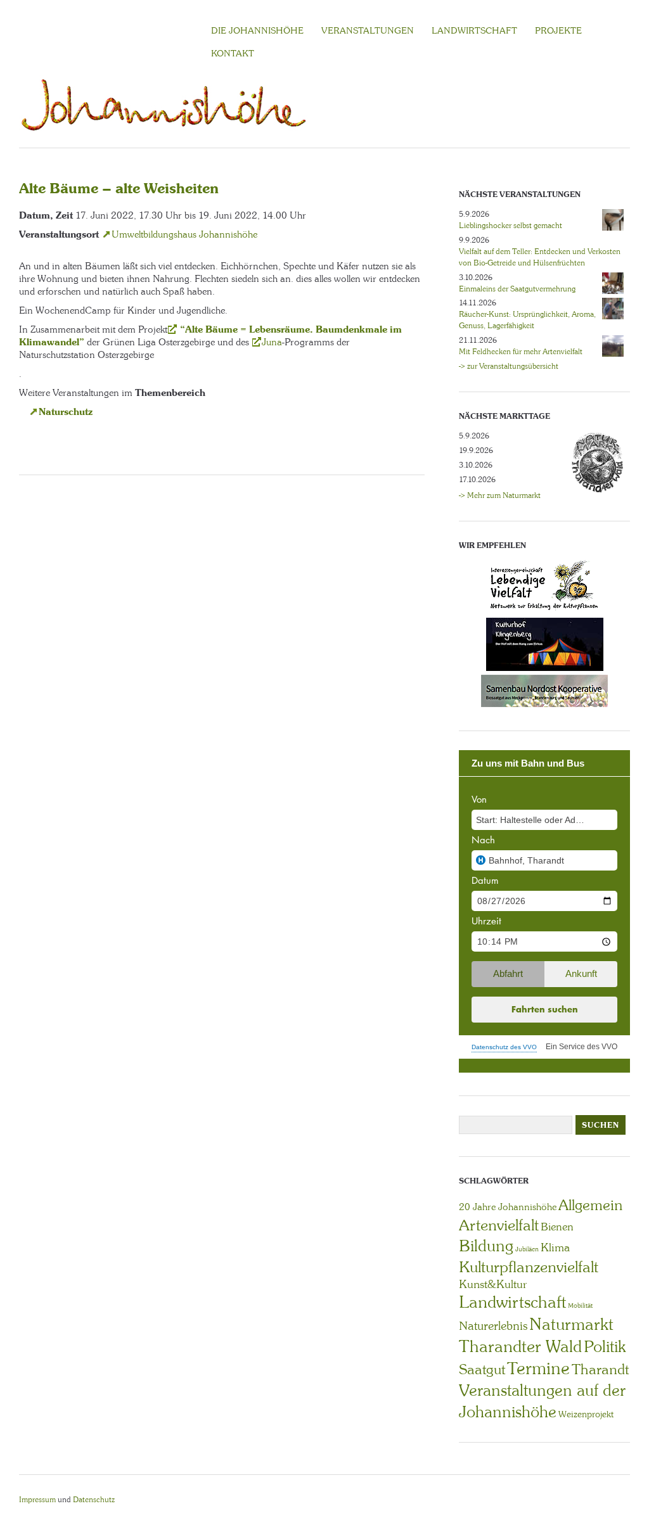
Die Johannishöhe (257, 30)
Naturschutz (66, 411)
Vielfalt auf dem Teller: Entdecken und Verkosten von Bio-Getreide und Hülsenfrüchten (539, 257)
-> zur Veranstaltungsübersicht (508, 366)
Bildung (486, 1245)
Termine (538, 1368)
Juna (272, 342)
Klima (555, 1247)
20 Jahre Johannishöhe (507, 1207)
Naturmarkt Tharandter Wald (536, 1335)
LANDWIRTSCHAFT (474, 30)
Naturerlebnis (493, 1326)
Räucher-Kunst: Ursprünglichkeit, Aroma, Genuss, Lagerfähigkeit (527, 320)
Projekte (558, 30)
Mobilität (580, 1305)
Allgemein (590, 1205)
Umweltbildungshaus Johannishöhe (184, 234)
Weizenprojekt (586, 1414)
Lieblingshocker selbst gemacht (510, 225)
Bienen (557, 1227)
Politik (605, 1346)
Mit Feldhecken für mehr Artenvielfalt (520, 352)
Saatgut (482, 1369)
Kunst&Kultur (493, 1284)
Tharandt (600, 1369)
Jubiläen (527, 1249)
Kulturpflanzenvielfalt (528, 1267)
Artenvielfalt (499, 1225)
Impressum (37, 1500)
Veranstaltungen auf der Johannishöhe (542, 1401)
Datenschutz (94, 1500)
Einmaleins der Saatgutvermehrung (517, 289)
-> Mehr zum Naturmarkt (500, 495)
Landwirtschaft (512, 1302)
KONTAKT (232, 53)
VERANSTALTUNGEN (367, 30)
